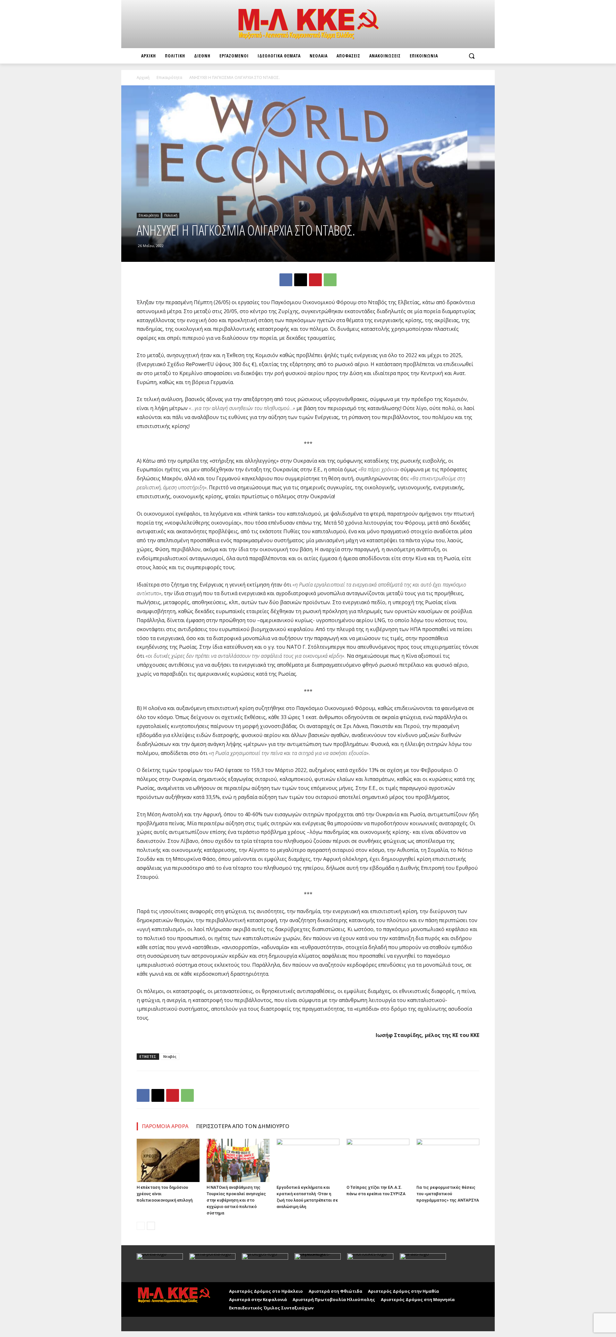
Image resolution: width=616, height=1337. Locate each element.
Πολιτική (170, 215)
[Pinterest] (315, 279)
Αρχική (143, 77)
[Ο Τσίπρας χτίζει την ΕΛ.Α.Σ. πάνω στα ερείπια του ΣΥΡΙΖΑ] (377, 1160)
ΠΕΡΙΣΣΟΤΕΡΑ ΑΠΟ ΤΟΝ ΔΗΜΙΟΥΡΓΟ (242, 1126)
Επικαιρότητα (169, 77)
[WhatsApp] (330, 279)
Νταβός (169, 1056)
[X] (300, 279)
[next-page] (151, 1226)
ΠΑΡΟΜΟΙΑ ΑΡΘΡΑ (165, 1126)
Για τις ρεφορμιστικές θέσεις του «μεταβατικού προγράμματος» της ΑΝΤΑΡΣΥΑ (447, 1194)
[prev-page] (141, 1226)
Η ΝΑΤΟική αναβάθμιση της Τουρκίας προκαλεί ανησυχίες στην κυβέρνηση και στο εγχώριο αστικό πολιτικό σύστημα (236, 1200)
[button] (471, 56)
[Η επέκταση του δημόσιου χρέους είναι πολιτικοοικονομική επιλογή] (168, 1160)
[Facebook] (285, 279)
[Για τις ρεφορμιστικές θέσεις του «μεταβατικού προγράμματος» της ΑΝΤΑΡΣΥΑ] (447, 1160)
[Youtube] (156, 1324)
